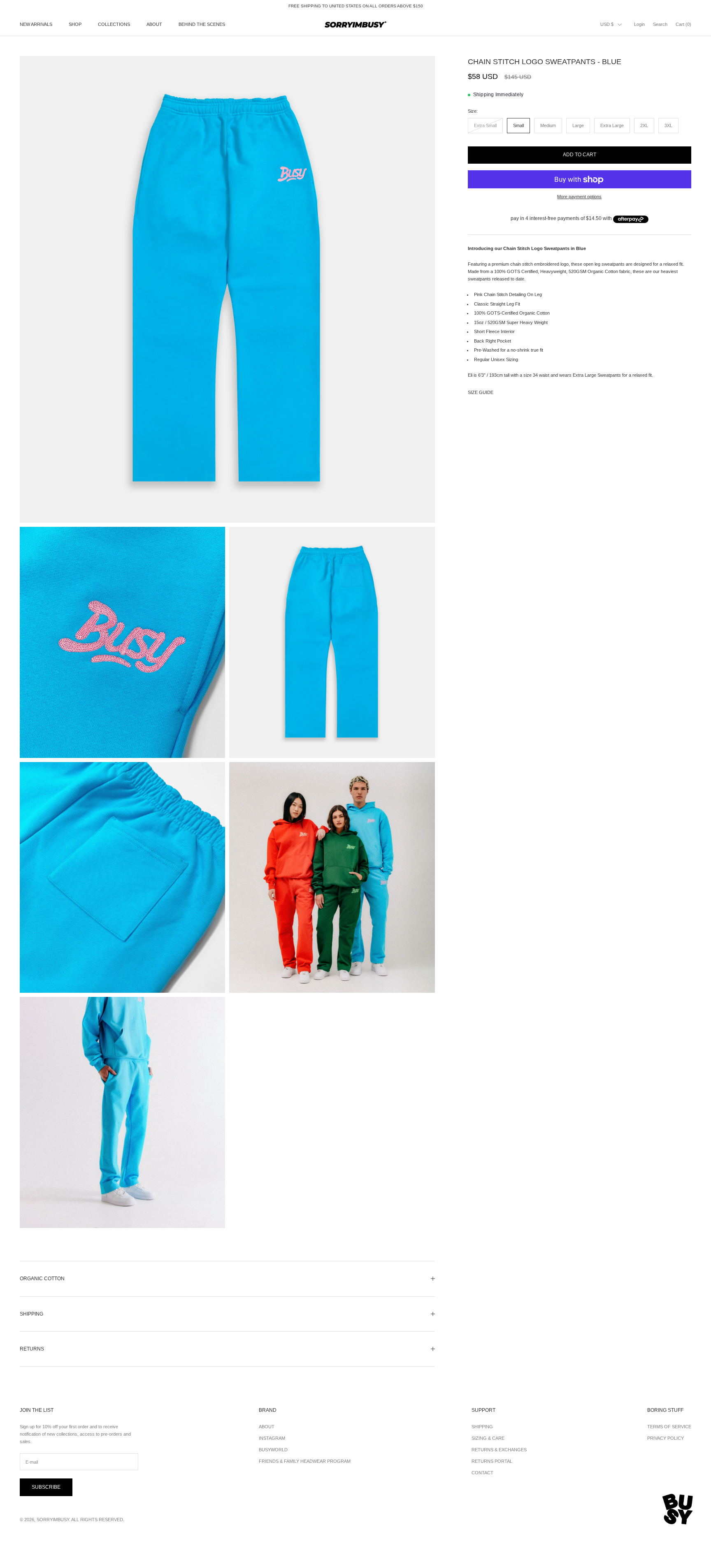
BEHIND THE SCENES (202, 24)
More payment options (579, 197)
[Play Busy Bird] (678, 1509)
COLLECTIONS (114, 24)
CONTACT (482, 1472)
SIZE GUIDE (480, 392)
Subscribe (46, 1487)
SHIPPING (482, 1426)
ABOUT (154, 24)
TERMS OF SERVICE (669, 1426)
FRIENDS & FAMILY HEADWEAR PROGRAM (305, 1461)
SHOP (75, 24)
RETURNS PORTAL (492, 1461)
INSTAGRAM (272, 1438)
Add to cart (579, 155)
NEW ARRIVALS (36, 24)
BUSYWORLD (273, 1449)
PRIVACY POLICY (665, 1438)
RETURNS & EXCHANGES (499, 1449)
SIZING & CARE (488, 1438)
